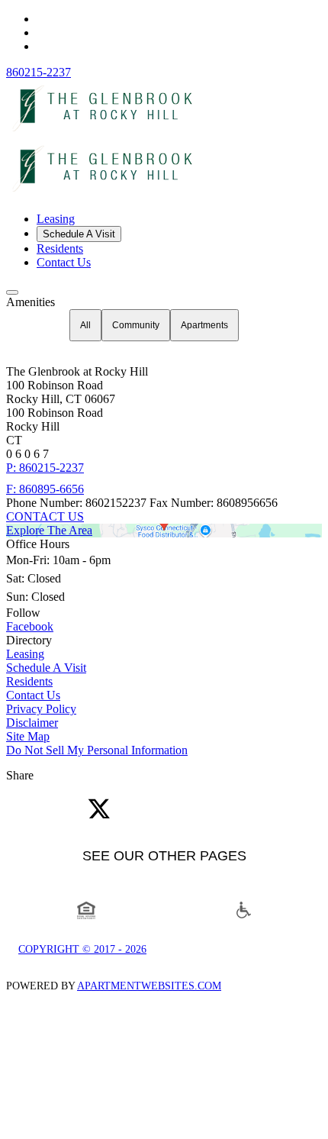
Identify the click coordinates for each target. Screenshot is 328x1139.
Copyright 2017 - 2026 (82, 949)
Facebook (29, 626)
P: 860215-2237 (45, 467)
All (85, 325)
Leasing (56, 218)
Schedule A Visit (79, 234)
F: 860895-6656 (45, 488)
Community (135, 325)
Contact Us (64, 262)
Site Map (28, 736)
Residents (60, 248)
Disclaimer (32, 722)
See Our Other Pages (164, 855)
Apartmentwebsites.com (149, 986)
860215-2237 (38, 72)
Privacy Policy (41, 708)
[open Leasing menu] (12, 292)
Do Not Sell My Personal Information (97, 750)
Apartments (204, 325)
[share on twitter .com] (99, 810)
